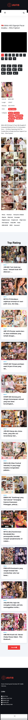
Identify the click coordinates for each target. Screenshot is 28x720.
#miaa (18, 222)
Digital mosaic (19, 115)
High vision (12, 118)
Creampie (11, 115)
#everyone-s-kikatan (18, 214)
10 (10, 73)
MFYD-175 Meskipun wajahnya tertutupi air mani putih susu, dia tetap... (13, 301)
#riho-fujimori (5, 222)
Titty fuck (11, 121)
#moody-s (9, 214)
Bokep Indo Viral (7, 698)
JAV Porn (5, 696)
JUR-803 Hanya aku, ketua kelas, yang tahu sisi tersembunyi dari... (13, 433)
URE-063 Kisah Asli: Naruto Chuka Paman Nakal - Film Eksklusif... (13, 637)
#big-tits (4, 217)
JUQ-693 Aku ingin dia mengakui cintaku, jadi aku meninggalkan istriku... (13, 605)
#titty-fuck (10, 217)
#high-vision (23, 220)
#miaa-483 (13, 222)
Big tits (10, 113)
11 (16, 73)
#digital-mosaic (6, 220)
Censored (16, 113)
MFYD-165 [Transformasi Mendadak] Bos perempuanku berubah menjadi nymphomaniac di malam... (13, 536)
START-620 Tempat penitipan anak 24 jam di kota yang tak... (14, 366)
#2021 (11, 225)
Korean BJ (5, 702)
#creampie (17, 217)
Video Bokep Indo (7, 704)
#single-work (14, 220)
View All (13, 647)
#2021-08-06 (5, 225)
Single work (19, 118)
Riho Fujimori (12, 109)
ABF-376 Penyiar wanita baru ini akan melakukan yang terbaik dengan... (14, 333)
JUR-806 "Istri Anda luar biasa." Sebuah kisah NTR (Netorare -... (13, 269)
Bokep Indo (5, 700)
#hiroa (3, 214)
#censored (16, 225)
